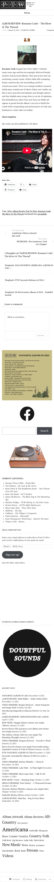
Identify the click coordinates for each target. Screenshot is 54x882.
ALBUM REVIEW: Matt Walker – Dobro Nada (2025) (24, 699)
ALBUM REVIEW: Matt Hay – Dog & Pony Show (23, 798)
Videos (7, 855)
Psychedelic (8, 850)
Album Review (18, 211)
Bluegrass (43, 830)
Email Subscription (11, 530)
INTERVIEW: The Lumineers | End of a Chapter (32, 241)
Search (44, 431)
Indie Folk (28, 840)
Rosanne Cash (44, 211)
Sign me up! (12, 554)
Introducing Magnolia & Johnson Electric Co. (22, 710)
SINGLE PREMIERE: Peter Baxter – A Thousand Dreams (26, 783)
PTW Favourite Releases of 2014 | (29, 280)
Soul (23, 850)
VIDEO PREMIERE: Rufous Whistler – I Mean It (22, 762)
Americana (15, 829)
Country (35, 836)
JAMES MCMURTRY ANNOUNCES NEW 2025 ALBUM (25, 716)
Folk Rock (6, 840)
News (25, 845)
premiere (40, 845)
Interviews (39, 840)
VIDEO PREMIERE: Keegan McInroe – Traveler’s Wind (26, 740)
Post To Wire (31, 211)
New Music (11, 844)
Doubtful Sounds (28, 30)
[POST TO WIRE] (18, 9)
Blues (5, 836)
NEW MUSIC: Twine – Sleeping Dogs (18, 779)
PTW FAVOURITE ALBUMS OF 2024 (17, 752)
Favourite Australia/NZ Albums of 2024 (19, 756)
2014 (9, 211)
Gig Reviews (17, 840)
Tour (41, 850)
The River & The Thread (13, 214)
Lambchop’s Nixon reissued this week (24, 233)
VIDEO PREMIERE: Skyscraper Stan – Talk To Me (23, 774)
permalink (42, 214)
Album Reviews (34, 817)
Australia (33, 830)
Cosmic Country (18, 836)
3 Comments (50, 30)
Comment (40, 335)
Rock (17, 850)
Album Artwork (12, 817)
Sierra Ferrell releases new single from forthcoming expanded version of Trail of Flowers (25, 748)
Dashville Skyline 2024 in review (16, 795)
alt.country (22, 823)
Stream (32, 850)
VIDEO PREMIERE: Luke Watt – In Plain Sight (22, 768)
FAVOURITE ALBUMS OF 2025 (15, 695)
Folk (45, 836)
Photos (32, 845)
